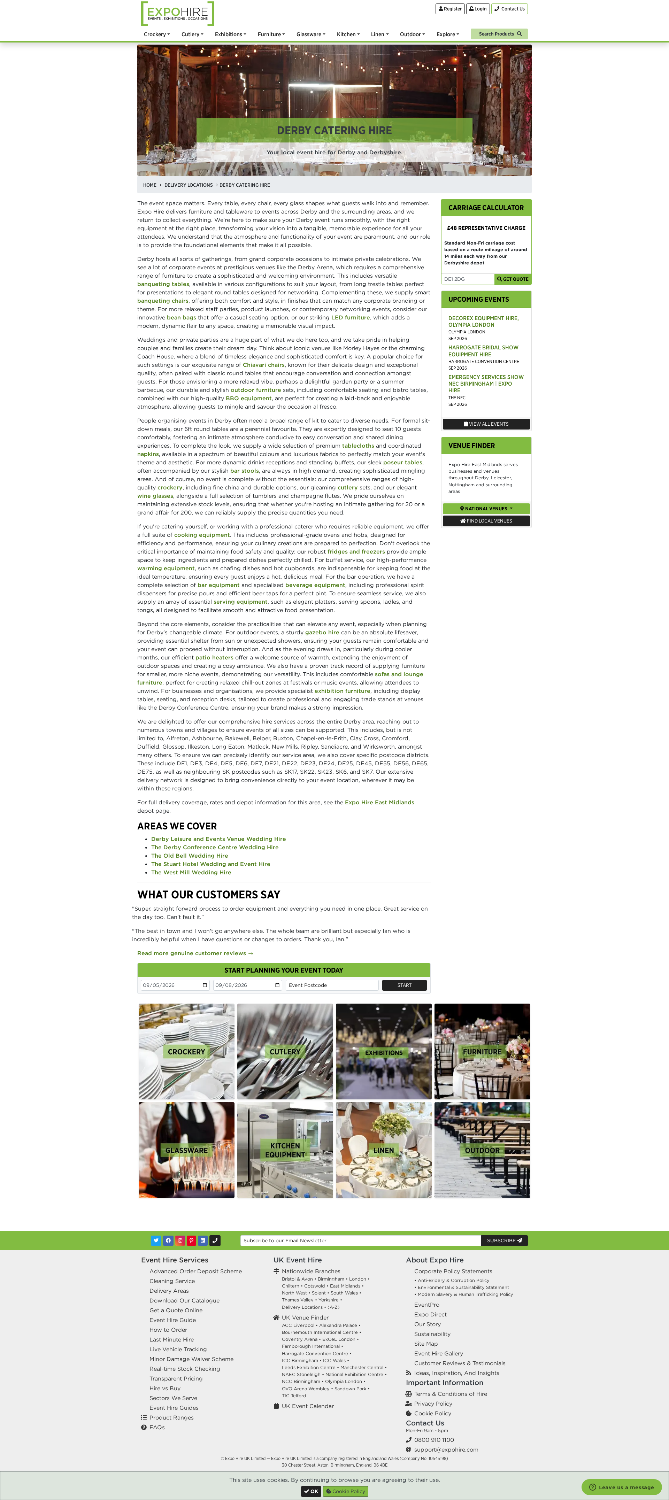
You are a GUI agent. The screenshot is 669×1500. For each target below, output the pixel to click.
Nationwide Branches (311, 1271)
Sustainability (432, 1333)
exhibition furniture (342, 690)
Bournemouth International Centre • (321, 1332)
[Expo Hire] (177, 12)
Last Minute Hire (171, 1339)
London (357, 1279)
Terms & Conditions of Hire (450, 1393)
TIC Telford (294, 1396)
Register (452, 9)
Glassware (309, 34)
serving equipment (241, 601)
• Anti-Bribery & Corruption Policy (452, 1280)
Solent (319, 1293)
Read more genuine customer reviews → (195, 953)
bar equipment (219, 584)
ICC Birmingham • (302, 1360)
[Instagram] (180, 1241)
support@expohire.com (446, 1449)
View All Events (488, 424)
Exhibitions (228, 34)
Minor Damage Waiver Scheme (191, 1358)
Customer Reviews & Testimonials (460, 1363)
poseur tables (402, 462)
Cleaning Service (172, 1280)
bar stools (244, 470)
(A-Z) (334, 1307)
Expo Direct (430, 1314)
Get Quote (515, 279)
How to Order (168, 1329)
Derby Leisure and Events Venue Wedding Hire (218, 838)
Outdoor (410, 34)
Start (405, 985)
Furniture (269, 34)
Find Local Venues (489, 521)
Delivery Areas (169, 1290)
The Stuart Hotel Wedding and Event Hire (210, 863)
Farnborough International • (312, 1346)
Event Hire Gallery (438, 1353)
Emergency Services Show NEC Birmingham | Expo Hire (486, 383)
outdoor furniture (256, 389)
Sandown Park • (352, 1389)
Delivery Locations (302, 1307)
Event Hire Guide (172, 1319)
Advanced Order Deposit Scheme (195, 1271)
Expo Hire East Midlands (379, 802)
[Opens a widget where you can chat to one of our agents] (622, 1488)
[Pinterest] (191, 1241)
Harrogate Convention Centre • (317, 1353)
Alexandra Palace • (340, 1325)
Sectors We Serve (173, 1397)
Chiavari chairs (264, 364)
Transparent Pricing (176, 1378)
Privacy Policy (433, 1403)
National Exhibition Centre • (356, 1374)
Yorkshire (328, 1300)
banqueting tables (163, 283)
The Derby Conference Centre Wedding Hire (215, 847)
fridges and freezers (356, 551)
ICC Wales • (336, 1360)
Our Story (427, 1324)
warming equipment (166, 568)
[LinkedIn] (203, 1241)
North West (294, 1293)
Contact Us (425, 1422)
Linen (377, 34)
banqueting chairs (163, 300)
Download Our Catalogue (184, 1300)
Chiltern (290, 1286)
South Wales (344, 1293)
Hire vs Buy (164, 1388)
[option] (186, 1051)
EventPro (426, 1304)
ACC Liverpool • (300, 1325)
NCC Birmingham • (303, 1381)
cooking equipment (202, 534)
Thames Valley (298, 1300)
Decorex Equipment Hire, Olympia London (483, 321)
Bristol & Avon (297, 1279)
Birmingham (331, 1279)
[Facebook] (168, 1241)
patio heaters (214, 657)
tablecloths (358, 445)
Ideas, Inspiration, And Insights (456, 1372)
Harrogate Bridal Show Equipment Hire (483, 350)
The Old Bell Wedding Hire (189, 855)
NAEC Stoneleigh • (303, 1374)
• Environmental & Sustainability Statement (461, 1287)
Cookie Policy (432, 1413)
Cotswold (314, 1286)
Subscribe (502, 1240)
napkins (148, 453)
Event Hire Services (174, 1259)
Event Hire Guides (174, 1407)
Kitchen (346, 34)
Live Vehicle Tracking (178, 1349)
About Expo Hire (435, 1259)
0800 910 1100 (434, 1439)
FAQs (157, 1427)
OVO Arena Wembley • (307, 1389)
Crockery (155, 34)
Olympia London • (345, 1381)
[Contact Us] (215, 1240)
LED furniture (350, 317)
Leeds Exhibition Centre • (310, 1367)
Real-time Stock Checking (184, 1368)
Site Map (426, 1343)
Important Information (444, 1382)
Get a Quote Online (175, 1310)
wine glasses (155, 495)
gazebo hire (322, 632)
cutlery (348, 487)
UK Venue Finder (305, 1317)
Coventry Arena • (301, 1339)
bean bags (181, 317)
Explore (446, 34)
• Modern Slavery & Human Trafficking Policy (463, 1294)
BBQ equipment (249, 398)
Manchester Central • (363, 1367)
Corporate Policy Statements (453, 1271)
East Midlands (345, 1286)
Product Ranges (171, 1417)
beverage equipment (315, 584)
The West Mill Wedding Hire (191, 872)
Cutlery (190, 34)
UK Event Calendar (308, 1405)
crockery (170, 487)
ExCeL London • (340, 1339)
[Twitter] (156, 1241)
